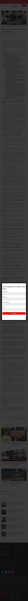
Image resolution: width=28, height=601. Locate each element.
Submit (14, 313)
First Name (4, 291)
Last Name (4, 297)
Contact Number (6, 302)
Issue (3, 307)
